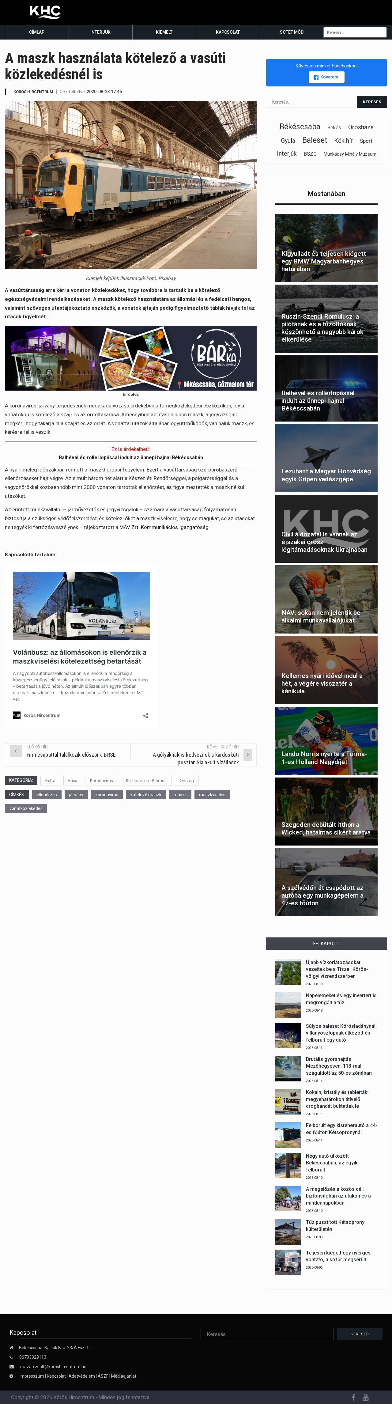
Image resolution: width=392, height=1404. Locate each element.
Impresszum (32, 1376)
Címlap (36, 32)
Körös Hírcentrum (33, 91)
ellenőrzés (47, 794)
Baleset (314, 140)
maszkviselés (212, 794)
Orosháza (361, 127)
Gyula (288, 140)
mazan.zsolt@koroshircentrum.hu (53, 1366)
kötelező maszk (145, 794)
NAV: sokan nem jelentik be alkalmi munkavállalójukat (320, 616)
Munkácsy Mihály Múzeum (350, 154)
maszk (180, 794)
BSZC (310, 154)
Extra (50, 780)
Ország (187, 780)
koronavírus (107, 794)
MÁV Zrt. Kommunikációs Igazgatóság (164, 527)
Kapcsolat (228, 32)
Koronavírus (101, 780)
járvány (76, 794)
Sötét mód (291, 32)
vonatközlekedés (26, 808)
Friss (72, 780)
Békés (334, 128)
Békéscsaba (300, 126)
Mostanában (326, 194)
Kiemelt (164, 32)
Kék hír (343, 140)
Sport (366, 141)
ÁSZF (103, 1376)
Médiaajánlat (123, 1376)
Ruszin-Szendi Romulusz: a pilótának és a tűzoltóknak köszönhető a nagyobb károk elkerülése (322, 328)
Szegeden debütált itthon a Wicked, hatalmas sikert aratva (326, 828)
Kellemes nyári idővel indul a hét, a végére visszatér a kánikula (322, 683)
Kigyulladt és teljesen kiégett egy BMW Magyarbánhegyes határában (323, 261)
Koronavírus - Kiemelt (146, 780)
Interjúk (100, 32)
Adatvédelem (82, 1376)
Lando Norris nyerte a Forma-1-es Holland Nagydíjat (324, 757)
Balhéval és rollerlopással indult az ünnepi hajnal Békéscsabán (131, 457)
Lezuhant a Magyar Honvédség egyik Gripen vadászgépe (326, 475)
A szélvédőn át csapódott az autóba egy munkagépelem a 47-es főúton (322, 895)
